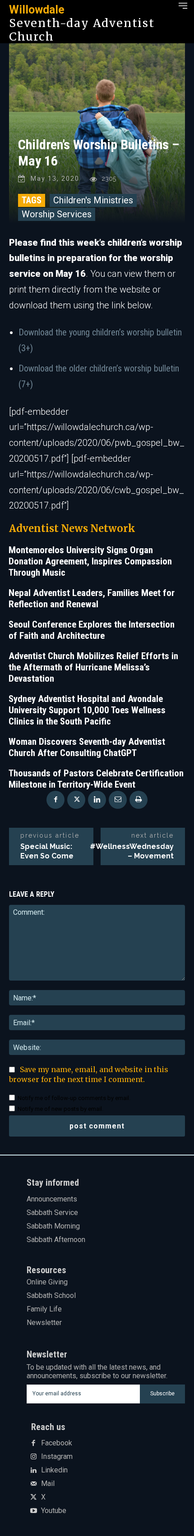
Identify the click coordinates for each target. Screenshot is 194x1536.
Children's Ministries (93, 200)
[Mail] (33, 1484)
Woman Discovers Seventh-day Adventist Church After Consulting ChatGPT (87, 747)
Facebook (56, 1443)
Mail (48, 1483)
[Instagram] (33, 1457)
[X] (76, 800)
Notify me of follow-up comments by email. (74, 1098)
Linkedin (54, 1470)
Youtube (53, 1510)
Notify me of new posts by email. (60, 1108)
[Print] (138, 800)
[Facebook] (55, 800)
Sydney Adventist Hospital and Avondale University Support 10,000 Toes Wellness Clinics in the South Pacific (87, 710)
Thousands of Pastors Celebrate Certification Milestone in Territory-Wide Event (96, 779)
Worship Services (57, 214)
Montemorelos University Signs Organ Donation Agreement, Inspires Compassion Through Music (90, 561)
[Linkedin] (97, 800)
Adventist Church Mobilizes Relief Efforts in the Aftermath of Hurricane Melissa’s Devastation (93, 667)
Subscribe (162, 1393)
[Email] (118, 800)
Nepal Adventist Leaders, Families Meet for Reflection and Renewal (92, 598)
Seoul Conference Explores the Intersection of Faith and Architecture (92, 630)
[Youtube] (33, 1511)
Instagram (57, 1456)
